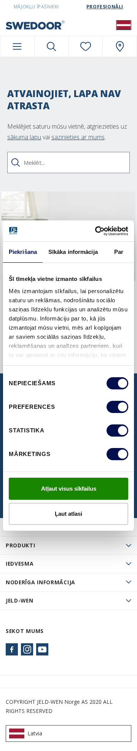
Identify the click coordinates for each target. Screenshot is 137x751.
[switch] (117, 407)
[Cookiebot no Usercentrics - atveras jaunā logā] (96, 231)
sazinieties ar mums (78, 137)
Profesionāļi (104, 6)
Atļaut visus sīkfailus (68, 488)
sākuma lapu (24, 137)
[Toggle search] (51, 46)
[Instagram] (27, 649)
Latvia (34, 733)
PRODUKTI (20, 545)
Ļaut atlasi (68, 513)
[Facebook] (12, 649)
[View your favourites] (85, 46)
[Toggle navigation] (17, 46)
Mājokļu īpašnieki (36, 6)
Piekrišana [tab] (23, 252)
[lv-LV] (123, 24)
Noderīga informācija (40, 582)
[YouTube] (42, 649)
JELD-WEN (19, 600)
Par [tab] (118, 252)
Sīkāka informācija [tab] (73, 252)
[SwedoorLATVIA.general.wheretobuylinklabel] (119, 46)
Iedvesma (20, 563)
